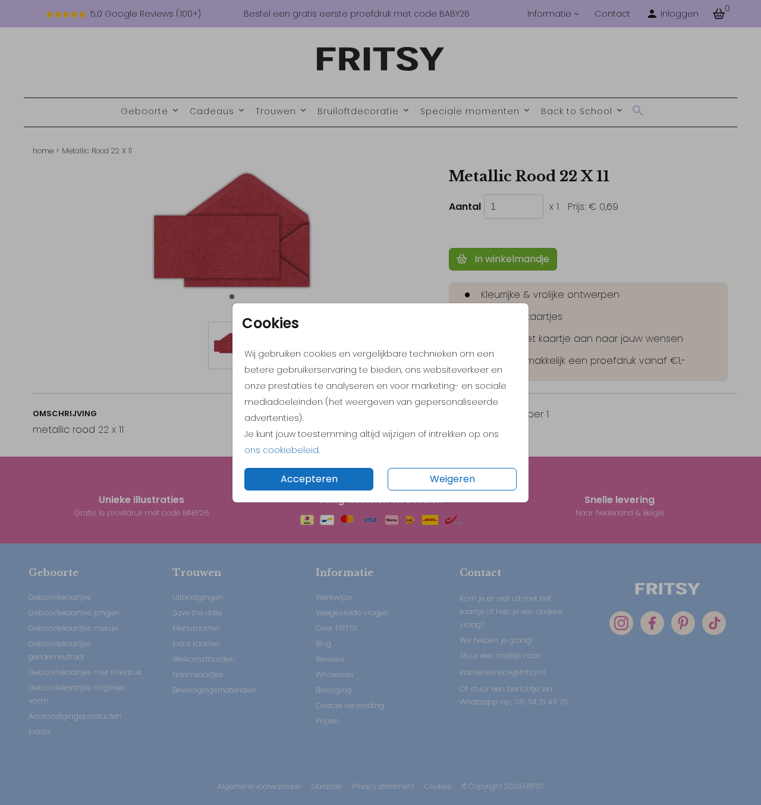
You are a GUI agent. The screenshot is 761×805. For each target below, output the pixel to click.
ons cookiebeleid (281, 450)
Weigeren (452, 479)
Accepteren (309, 479)
